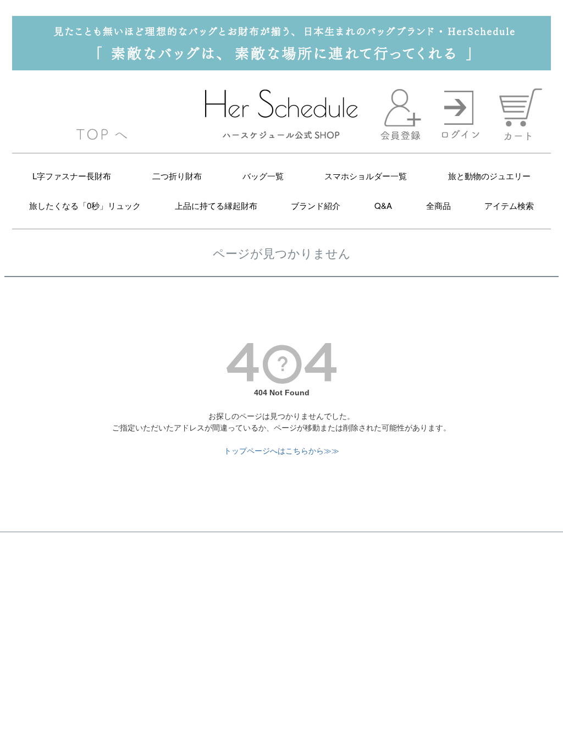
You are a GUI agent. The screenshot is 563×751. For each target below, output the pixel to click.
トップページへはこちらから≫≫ (281, 450)
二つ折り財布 (177, 175)
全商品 (438, 205)
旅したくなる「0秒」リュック (85, 205)
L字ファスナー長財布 (71, 175)
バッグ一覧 (263, 175)
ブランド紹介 (315, 205)
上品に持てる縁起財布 (216, 205)
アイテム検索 (509, 205)
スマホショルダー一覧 (365, 175)
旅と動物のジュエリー (489, 175)
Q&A (383, 205)
